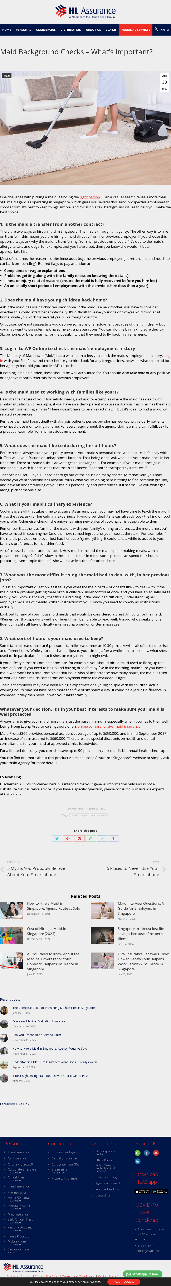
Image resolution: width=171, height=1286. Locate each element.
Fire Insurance (17, 1192)
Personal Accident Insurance (20, 1229)
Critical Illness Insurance (17, 1179)
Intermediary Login (108, 1189)
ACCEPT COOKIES (124, 1281)
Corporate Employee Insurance (22, 1171)
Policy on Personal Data (24, 1276)
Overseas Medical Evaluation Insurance (39, 1021)
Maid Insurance (99, 815)
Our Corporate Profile (105, 1153)
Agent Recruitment (108, 1183)
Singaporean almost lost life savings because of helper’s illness (141, 933)
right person (90, 197)
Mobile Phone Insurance (17, 1243)
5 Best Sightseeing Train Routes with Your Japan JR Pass (50, 1076)
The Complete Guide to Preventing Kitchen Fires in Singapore (54, 1008)
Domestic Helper (79, 815)
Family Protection (19, 1236)
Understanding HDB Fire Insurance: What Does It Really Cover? (55, 1062)
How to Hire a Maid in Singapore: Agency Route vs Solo (53, 906)
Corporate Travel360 (65, 1164)
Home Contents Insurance (18, 1199)
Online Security (109, 1276)
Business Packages (64, 1152)
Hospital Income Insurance (19, 1207)
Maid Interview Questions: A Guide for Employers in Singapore (141, 908)
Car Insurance (17, 1158)
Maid (7, 75)
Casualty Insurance (64, 1158)
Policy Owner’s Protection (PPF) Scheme (106, 1168)
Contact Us (103, 1195)
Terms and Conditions (78, 1276)
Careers (101, 1177)
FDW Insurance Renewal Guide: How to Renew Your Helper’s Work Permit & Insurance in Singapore (143, 961)
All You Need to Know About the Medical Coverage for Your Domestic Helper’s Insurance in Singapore (53, 961)
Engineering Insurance (59, 1171)
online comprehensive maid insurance (109, 726)
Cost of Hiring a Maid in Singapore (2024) (46, 931)
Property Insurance (64, 1178)
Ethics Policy (104, 1160)
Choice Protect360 (20, 1164)
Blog (114, 1177)
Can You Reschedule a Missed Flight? (37, 1035)
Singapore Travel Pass (19, 1251)
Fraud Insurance (18, 1186)
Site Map (52, 1276)
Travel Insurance (18, 1152)
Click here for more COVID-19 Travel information (149, 1234)
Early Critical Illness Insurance (20, 1221)
